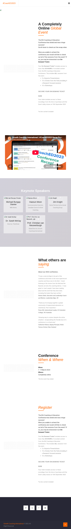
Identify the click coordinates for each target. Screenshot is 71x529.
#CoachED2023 (9, 3)
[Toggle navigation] (69, 3)
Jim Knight (57, 202)
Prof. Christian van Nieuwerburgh (35, 224)
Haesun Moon (35, 202)
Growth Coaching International (14, 523)
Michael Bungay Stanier (13, 203)
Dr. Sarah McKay (13, 221)
